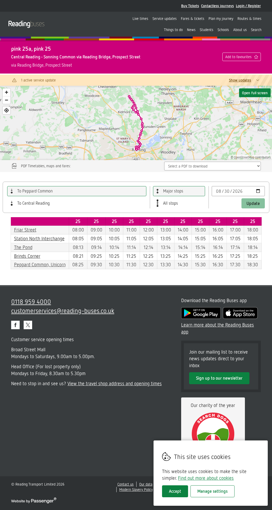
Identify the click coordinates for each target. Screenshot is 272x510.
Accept (175, 491)
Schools (223, 29)
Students (206, 29)
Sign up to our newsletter (219, 378)
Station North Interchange (39, 238)
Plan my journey (221, 18)
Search (256, 29)
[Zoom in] (6, 92)
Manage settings (212, 491)
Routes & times (249, 18)
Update (253, 203)
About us (240, 29)
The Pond (23, 247)
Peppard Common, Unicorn (40, 264)
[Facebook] (15, 325)
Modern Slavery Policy (136, 489)
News (191, 29)
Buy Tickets (190, 5)
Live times (140, 18)
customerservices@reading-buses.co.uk (62, 310)
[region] (136, 123)
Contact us (125, 484)
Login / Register (248, 5)
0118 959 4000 (31, 301)
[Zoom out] (6, 100)
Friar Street (25, 230)
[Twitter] (28, 325)
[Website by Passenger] (33, 502)
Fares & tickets (192, 18)
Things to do (173, 29)
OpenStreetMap (244, 157)
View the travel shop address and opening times (114, 383)
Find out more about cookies (206, 478)
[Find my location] (6, 110)
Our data (145, 484)
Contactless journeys (217, 5)
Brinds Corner (27, 256)
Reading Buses (26, 24)
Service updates (164, 18)
